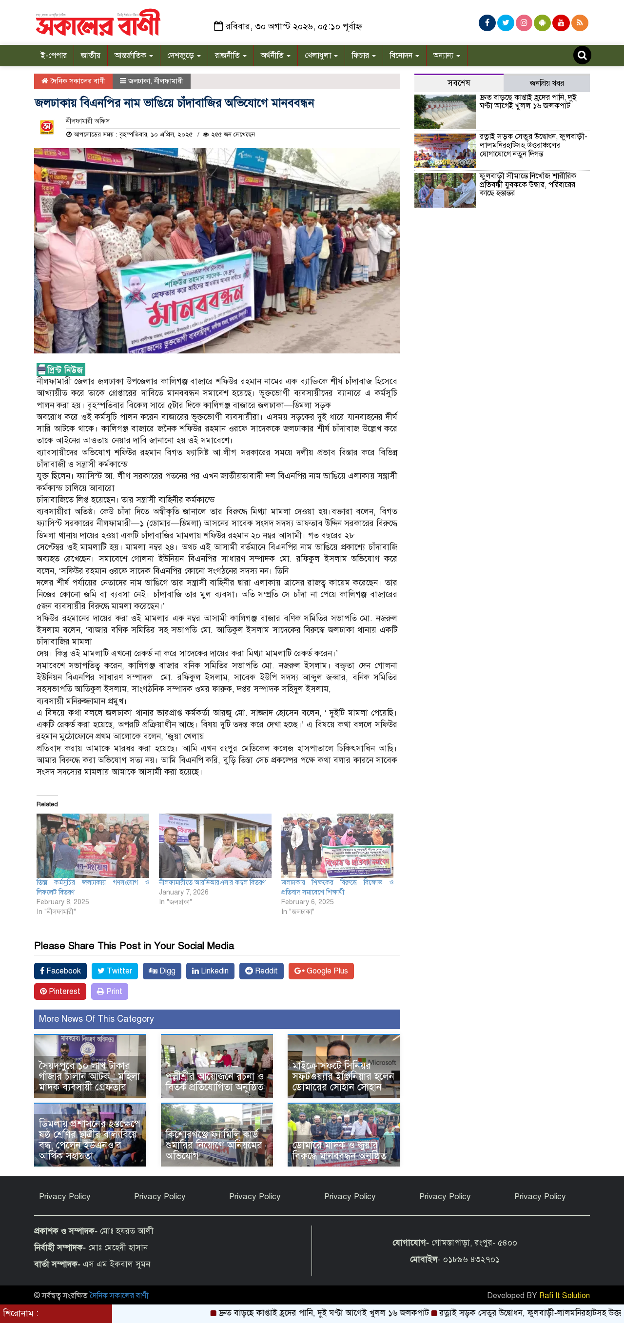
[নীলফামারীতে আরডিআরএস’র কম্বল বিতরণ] (215, 846)
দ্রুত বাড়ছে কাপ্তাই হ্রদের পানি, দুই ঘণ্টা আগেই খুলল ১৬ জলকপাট (528, 102)
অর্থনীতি (273, 55)
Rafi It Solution (564, 1296)
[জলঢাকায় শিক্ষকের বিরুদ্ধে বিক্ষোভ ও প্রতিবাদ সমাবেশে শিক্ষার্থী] (337, 846)
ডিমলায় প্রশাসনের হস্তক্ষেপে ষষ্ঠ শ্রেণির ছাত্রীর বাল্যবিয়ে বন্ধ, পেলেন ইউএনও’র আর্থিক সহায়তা (89, 1140)
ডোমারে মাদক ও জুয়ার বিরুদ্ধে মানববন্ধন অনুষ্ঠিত (339, 1150)
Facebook (62, 971)
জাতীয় (90, 55)
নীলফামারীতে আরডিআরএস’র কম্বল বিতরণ (212, 882)
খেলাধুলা (319, 55)
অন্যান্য (444, 55)
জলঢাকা (139, 81)
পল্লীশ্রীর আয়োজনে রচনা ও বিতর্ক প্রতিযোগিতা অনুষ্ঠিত (216, 1081)
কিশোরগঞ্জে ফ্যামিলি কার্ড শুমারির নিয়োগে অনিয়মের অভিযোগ (214, 1145)
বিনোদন (402, 55)
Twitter (118, 971)
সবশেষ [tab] (459, 83)
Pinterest (63, 991)
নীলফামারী (168, 81)
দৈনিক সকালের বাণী (76, 81)
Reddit (265, 971)
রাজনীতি (228, 55)
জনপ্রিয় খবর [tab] (547, 83)
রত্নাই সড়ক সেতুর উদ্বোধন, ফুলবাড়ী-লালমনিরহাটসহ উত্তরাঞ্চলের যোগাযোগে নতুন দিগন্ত (533, 145)
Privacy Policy (65, 1196)
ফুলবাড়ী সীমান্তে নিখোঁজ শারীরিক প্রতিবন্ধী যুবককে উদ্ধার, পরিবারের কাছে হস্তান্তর (528, 184)
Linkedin (214, 971)
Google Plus (326, 971)
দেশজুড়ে (181, 55)
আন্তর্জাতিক (131, 55)
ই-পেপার (54, 55)
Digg (166, 971)
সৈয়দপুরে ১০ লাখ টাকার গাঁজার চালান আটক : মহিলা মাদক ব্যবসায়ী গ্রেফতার (89, 1076)
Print (113, 991)
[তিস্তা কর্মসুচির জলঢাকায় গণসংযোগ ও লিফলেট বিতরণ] (93, 846)
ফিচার (361, 55)
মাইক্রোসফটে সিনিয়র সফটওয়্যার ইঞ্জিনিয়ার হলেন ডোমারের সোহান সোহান (343, 1076)
